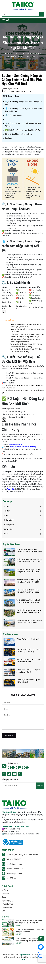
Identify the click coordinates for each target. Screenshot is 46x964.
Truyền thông (8, 529)
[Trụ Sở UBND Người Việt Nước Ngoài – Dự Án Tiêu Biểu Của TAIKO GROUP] (9, 603)
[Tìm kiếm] (41, 14)
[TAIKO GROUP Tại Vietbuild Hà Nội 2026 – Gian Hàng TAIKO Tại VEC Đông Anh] (8, 923)
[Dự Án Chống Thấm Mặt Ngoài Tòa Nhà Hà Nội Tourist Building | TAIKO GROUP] (9, 562)
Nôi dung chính (11, 96)
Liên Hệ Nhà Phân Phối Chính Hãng (18, 134)
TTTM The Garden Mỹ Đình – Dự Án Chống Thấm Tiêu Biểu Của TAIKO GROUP (28, 591)
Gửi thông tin (9, 735)
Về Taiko (6, 506)
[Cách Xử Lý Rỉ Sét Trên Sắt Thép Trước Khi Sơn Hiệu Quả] (9, 682)
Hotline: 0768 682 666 (14, 869)
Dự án (6, 515)
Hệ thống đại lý (9, 520)
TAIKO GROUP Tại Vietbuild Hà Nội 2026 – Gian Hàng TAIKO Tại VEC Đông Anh (28, 921)
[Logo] (23, 6)
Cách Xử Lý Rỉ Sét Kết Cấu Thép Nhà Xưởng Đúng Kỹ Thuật (28, 671)
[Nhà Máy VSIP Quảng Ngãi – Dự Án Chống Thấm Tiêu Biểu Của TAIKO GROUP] (9, 572)
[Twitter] (9, 774)
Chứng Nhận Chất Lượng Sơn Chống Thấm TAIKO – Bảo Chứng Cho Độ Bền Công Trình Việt (29, 939)
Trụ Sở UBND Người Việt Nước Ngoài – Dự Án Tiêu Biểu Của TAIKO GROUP (29, 601)
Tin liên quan (10, 634)
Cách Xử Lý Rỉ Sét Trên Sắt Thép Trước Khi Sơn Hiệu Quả (29, 681)
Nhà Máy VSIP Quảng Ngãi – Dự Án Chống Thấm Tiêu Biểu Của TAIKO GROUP (28, 571)
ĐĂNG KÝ (40, 786)
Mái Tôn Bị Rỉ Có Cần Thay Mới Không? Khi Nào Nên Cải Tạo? (29, 660)
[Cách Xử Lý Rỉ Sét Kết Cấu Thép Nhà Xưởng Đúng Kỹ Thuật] (9, 672)
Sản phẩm (7, 511)
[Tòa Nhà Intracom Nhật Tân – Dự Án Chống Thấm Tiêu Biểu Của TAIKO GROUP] (9, 582)
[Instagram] (20, 774)
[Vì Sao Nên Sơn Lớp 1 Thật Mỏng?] (9, 642)
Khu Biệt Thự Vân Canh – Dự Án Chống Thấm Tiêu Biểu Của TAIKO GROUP (29, 611)
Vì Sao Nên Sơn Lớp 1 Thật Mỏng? (28, 639)
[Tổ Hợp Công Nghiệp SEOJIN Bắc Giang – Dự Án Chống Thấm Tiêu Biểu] (9, 623)
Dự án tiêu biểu (11, 544)
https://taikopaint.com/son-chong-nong (23, 447)
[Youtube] (14, 774)
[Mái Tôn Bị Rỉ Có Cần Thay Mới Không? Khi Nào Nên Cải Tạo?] (9, 662)
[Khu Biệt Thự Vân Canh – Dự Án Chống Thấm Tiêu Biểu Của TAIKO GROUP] (9, 613)
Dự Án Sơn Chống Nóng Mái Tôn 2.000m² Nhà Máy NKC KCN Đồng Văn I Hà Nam (29, 550)
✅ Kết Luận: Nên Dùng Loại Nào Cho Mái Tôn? (23, 130)
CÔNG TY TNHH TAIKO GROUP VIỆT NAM (15, 826)
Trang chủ (10, 489)
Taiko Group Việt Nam (9, 812)
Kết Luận (8, 138)
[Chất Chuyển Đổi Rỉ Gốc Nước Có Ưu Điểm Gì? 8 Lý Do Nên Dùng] (9, 652)
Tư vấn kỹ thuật (9, 525)
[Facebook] (4, 774)
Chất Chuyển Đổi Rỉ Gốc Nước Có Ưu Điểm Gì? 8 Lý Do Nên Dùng (28, 650)
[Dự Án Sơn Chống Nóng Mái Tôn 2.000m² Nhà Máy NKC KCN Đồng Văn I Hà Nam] (9, 552)
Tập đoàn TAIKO (25, 955)
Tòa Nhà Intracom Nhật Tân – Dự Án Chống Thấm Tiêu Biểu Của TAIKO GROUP (28, 581)
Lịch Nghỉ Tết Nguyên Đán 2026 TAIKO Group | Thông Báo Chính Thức (29, 930)
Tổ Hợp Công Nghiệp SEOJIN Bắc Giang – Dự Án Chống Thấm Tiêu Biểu (29, 621)
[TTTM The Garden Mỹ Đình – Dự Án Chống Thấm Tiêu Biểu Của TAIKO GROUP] (9, 593)
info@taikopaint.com (15, 444)
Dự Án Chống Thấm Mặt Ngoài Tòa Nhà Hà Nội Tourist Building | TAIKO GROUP (29, 560)
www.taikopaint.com (14, 873)
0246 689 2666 (18, 767)
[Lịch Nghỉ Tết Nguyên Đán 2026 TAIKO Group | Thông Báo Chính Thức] (8, 932)
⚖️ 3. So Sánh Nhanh (13, 115)
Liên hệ (6, 534)
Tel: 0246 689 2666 (13, 859)
